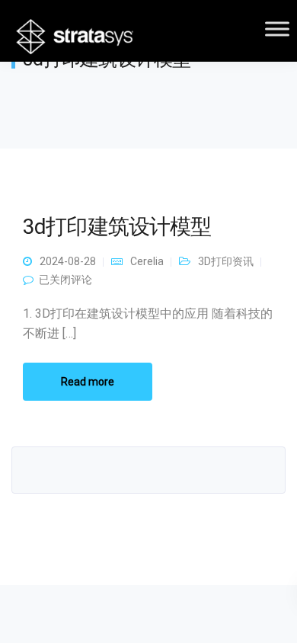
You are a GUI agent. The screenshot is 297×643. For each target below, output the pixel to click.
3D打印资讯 (226, 261)
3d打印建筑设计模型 (117, 226)
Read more (87, 382)
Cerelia (147, 261)
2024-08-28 (68, 261)
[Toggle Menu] (277, 28)
